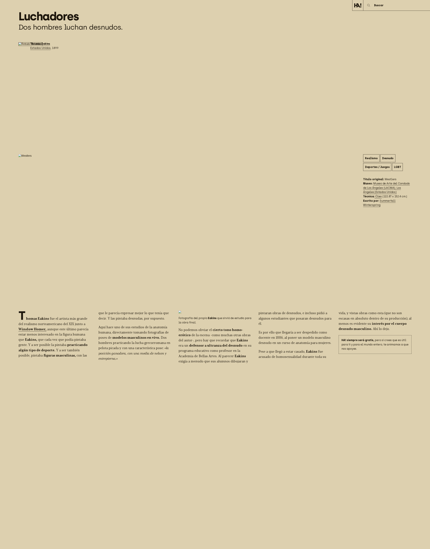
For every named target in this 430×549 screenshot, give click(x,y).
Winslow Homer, (32, 329)
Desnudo (388, 158)
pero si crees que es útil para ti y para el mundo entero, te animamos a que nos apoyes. (374, 344)
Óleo (378, 196)
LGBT (397, 166)
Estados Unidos (40, 48)
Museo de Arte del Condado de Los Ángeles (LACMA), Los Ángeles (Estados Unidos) (386, 188)
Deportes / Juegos (377, 166)
